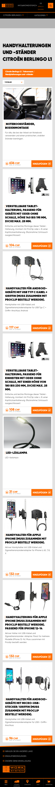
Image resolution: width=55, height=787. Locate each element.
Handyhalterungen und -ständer (19, 74)
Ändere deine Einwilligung (18, 761)
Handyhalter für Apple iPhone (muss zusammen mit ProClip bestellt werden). (25, 539)
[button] (13, 82)
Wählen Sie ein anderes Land (19, 751)
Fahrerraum (28, 72)
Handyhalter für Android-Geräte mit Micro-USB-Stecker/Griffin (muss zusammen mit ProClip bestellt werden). (26, 707)
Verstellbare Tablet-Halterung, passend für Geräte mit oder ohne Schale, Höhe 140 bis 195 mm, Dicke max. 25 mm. (26, 214)
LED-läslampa (16, 452)
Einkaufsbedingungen (15, 756)
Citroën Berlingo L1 (13, 72)
